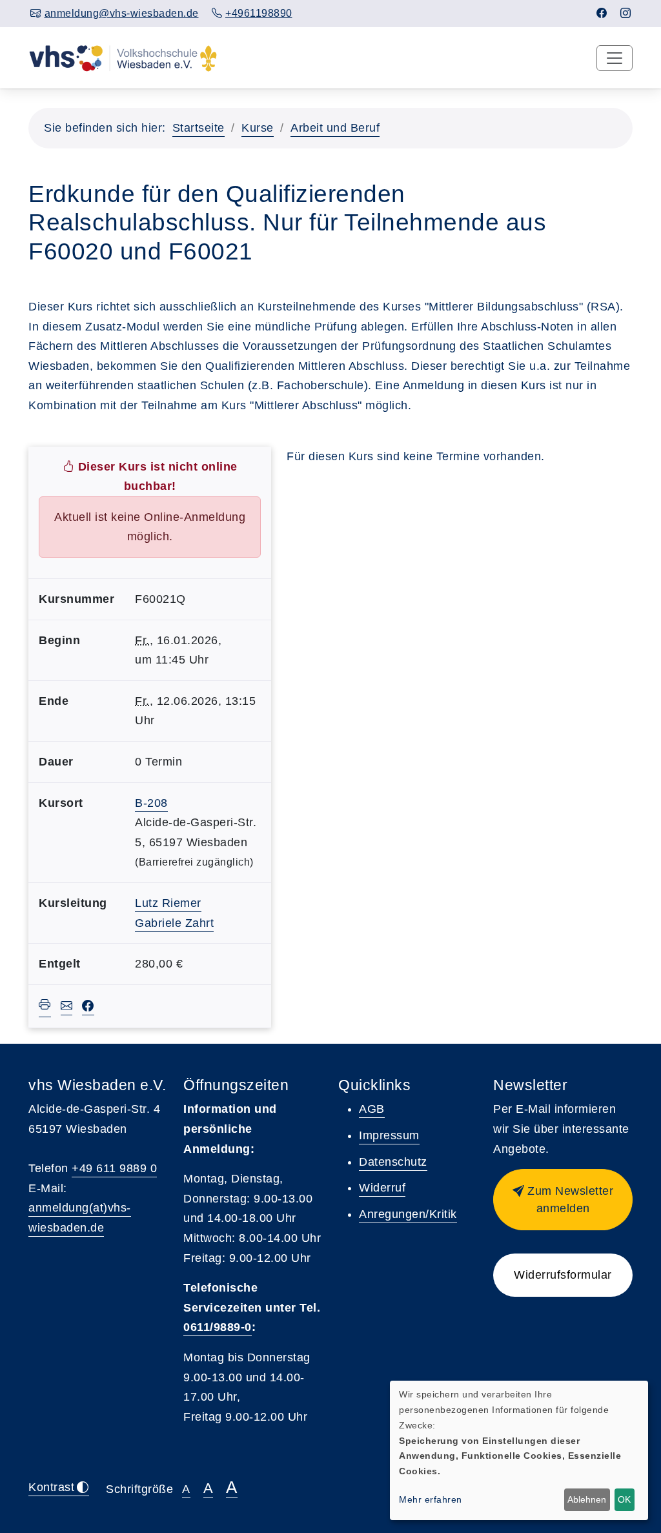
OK (624, 1499)
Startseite (198, 127)
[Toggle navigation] (614, 58)
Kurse (257, 127)
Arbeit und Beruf (335, 127)
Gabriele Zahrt (174, 923)
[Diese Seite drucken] (45, 1006)
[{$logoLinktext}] (123, 57)
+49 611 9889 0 (114, 1168)
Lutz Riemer (168, 903)
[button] (563, 1199)
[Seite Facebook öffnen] (602, 13)
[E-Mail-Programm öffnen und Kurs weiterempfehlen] (67, 1007)
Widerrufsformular (563, 1274)
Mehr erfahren (430, 1499)
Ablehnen (586, 1499)
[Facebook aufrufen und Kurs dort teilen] (88, 1007)
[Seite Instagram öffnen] (625, 13)
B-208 (151, 803)
